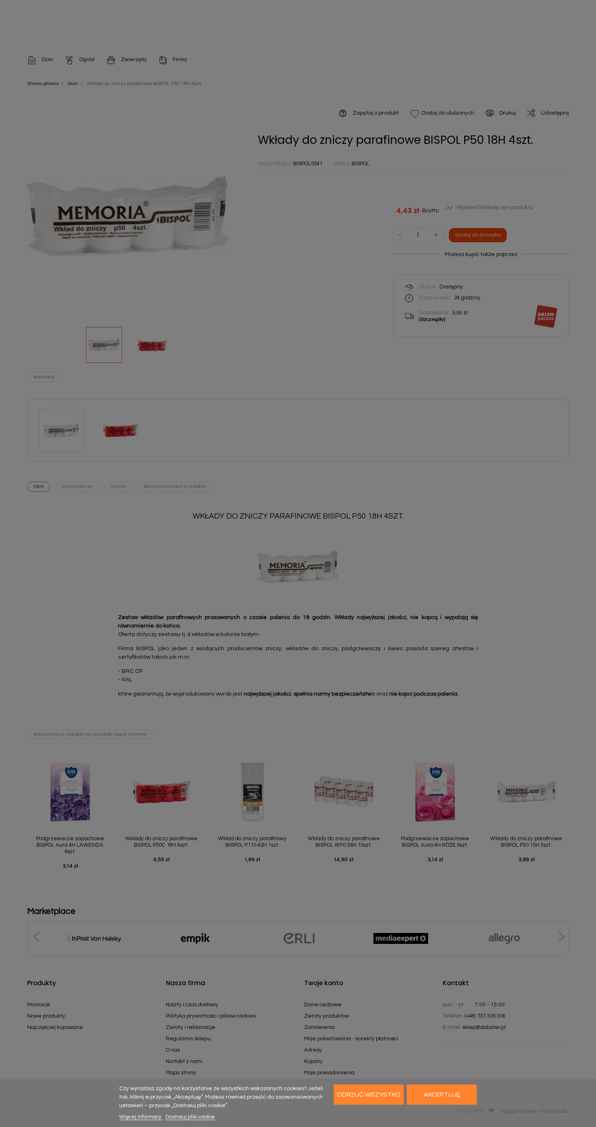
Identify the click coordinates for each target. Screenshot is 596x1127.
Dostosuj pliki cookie (190, 1117)
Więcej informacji (141, 1117)
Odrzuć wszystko (369, 1094)
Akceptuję (442, 1094)
